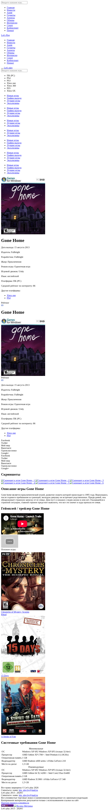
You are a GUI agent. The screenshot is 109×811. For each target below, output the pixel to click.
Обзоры (10, 20)
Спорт (10, 25)
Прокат (10, 30)
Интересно (12, 23)
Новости (11, 10)
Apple (9, 12)
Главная (10, 7)
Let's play (8, 68)
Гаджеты (11, 15)
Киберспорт (12, 28)
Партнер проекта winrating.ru (15, 803)
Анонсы (11, 18)
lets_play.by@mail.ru (28, 790)
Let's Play (5, 35)
